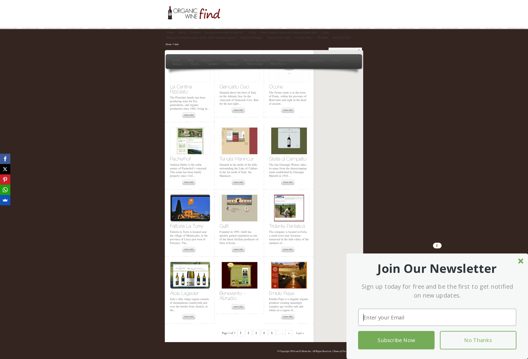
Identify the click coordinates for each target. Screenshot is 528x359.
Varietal (213, 64)
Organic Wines (316, 60)
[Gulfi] (223, 225)
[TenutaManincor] (236, 158)
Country (207, 60)
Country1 (228, 60)
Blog (190, 60)
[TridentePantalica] (287, 225)
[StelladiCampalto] (287, 158)
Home (169, 44)
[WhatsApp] (5, 190)
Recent (195, 64)
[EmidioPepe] (281, 293)
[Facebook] (5, 159)
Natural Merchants (288, 60)
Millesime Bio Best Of (256, 60)
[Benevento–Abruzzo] (233, 295)
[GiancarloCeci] (234, 86)
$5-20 (176, 60)
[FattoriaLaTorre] (186, 225)
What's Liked (254, 64)
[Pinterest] (5, 179)
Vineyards (233, 64)
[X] (5, 169)
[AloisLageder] (184, 293)
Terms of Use (339, 351)
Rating (178, 64)
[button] (437, 268)
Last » (300, 333)
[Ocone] (276, 86)
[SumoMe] (5, 200)
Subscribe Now (396, 340)
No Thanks (478, 340)
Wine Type (278, 64)
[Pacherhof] (180, 158)
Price (337, 60)
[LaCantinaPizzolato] (181, 89)
